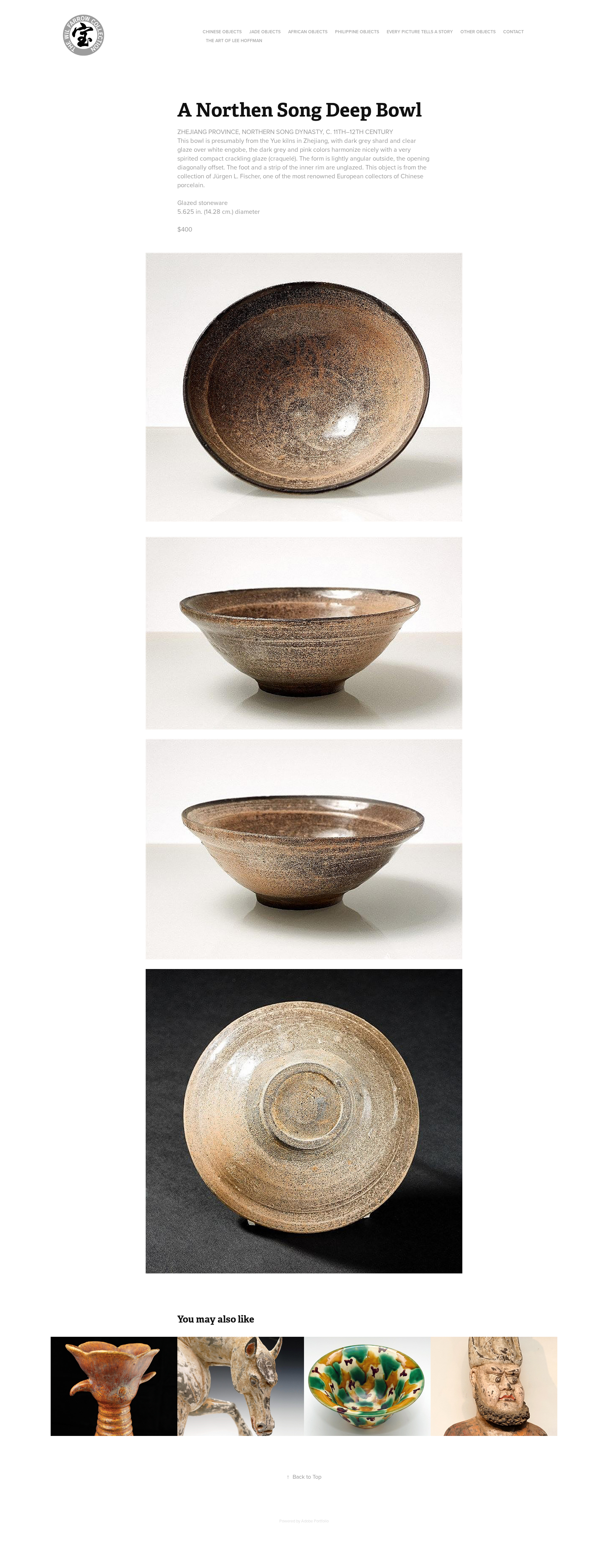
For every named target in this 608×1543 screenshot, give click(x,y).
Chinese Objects (222, 32)
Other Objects (478, 32)
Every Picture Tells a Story (420, 32)
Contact (513, 32)
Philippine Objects (357, 32)
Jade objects (265, 32)
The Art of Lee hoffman (234, 40)
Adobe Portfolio (315, 1521)
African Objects (307, 32)
